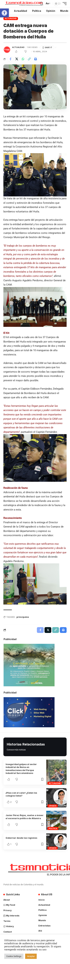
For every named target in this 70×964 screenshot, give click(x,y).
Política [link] (53, 828)
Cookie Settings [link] (13, 956)
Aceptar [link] (31, 956)
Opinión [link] (52, 806)
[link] (4, 13)
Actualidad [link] (11, 18)
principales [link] (22, 617)
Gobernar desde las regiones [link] (21, 838)
